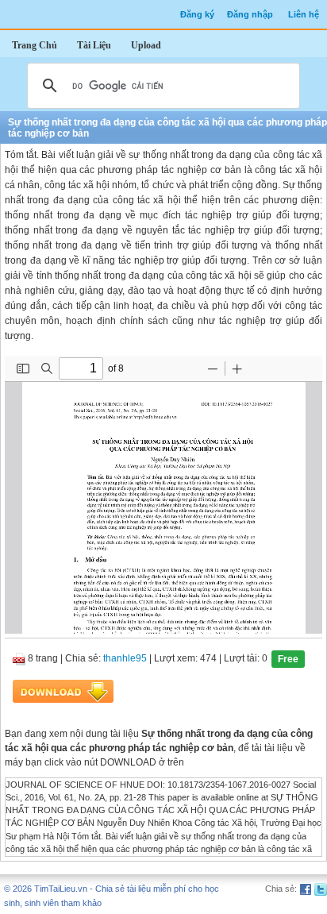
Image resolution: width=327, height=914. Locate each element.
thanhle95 (125, 658)
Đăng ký (197, 14)
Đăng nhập (250, 14)
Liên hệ (303, 14)
